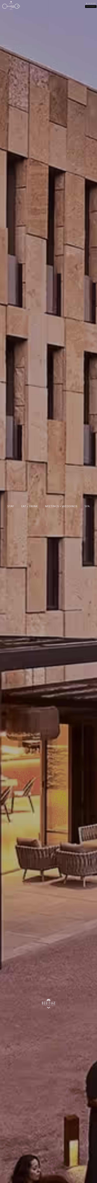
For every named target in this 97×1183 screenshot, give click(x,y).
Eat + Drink (29, 506)
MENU (6, 13)
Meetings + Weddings (61, 506)
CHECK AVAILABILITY (91, 6)
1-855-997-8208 (92, 3)
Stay (10, 506)
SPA (87, 506)
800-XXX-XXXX (87, 12)
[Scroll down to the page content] (48, 1004)
